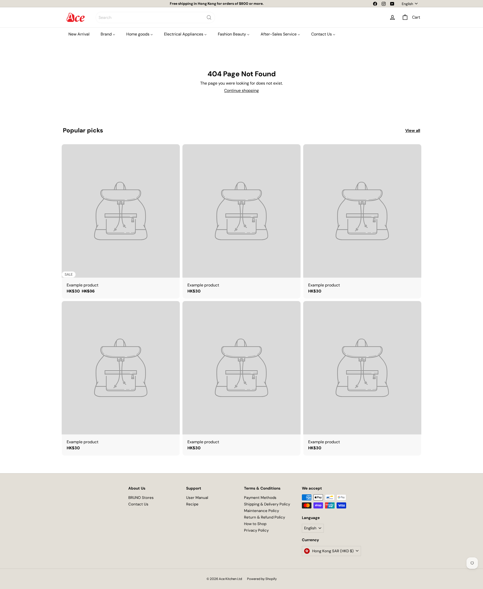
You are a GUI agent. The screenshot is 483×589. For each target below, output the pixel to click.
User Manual (197, 497)
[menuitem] (79, 34)
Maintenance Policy (261, 510)
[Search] (209, 17)
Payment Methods (260, 497)
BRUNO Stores (141, 497)
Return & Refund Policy (264, 517)
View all (412, 130)
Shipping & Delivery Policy (267, 504)
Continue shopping (241, 90)
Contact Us (138, 504)
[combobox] (155, 17)
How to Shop (255, 523)
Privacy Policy (256, 530)
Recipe (192, 504)
